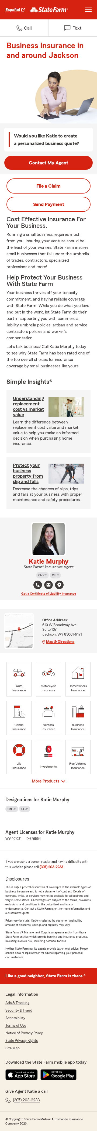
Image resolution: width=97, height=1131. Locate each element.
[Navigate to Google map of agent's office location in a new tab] (59, 585)
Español (12, 10)
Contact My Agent (48, 162)
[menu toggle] (88, 9)
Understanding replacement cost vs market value (28, 406)
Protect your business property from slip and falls (28, 473)
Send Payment (48, 204)
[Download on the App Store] (21, 1074)
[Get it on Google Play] (58, 1074)
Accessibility (15, 1018)
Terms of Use (15, 1025)
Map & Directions (60, 642)
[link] (48, 10)
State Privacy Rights (21, 1041)
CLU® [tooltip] (55, 575)
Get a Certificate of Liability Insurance (48, 593)
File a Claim (48, 186)
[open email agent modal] (48, 586)
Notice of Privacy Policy (24, 1033)
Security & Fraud (18, 1010)
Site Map (12, 1048)
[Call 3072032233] (37, 585)
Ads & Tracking (17, 1003)
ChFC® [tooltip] (42, 575)
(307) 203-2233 (51, 867)
